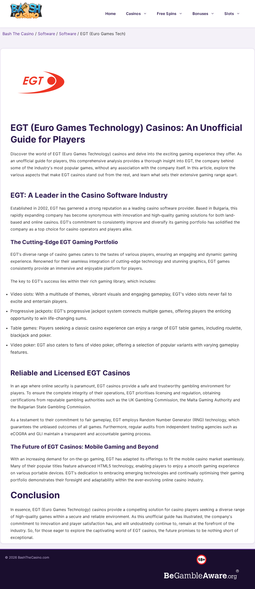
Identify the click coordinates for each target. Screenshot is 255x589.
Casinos (133, 13)
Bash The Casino (18, 33)
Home (110, 13)
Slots (229, 13)
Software (46, 33)
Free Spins (167, 13)
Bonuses (200, 13)
